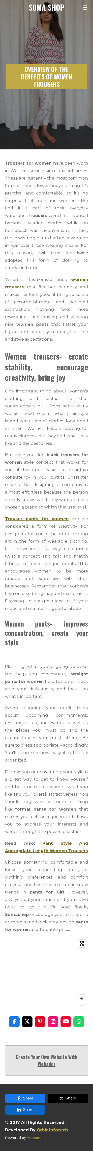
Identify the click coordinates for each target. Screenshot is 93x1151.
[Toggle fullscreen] (82, 943)
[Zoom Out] (82, 1006)
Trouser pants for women (37, 518)
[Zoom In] (82, 998)
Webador (47, 1063)
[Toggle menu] (85, 7)
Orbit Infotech (52, 1129)
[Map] (46, 974)
